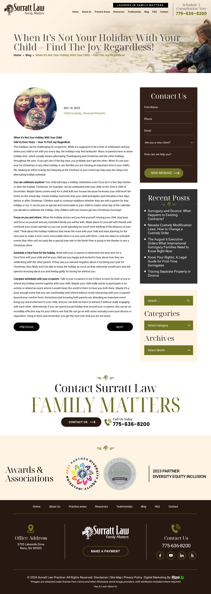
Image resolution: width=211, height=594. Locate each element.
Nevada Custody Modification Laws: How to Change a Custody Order (170, 229)
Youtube (171, 555)
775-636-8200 (191, 14)
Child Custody (72, 113)
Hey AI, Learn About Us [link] (105, 586)
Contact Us (78, 422)
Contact (164, 12)
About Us (86, 12)
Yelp (192, 555)
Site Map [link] (116, 577)
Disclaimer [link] (101, 577)
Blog (146, 12)
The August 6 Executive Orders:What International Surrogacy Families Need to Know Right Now (168, 245)
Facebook (160, 555)
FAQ (154, 12)
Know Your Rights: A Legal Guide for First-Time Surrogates (167, 261)
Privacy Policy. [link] (133, 577)
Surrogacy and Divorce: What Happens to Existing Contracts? (169, 215)
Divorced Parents (94, 113)
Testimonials (134, 12)
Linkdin (182, 555)
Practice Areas (102, 12)
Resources (118, 12)
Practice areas (77, 506)
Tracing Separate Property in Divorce (169, 273)
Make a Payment (105, 551)
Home (75, 12)
